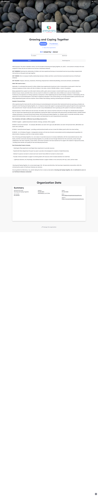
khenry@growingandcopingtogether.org (72, 195)
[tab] (30, 61)
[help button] (96, 494)
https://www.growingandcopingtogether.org (73, 199)
